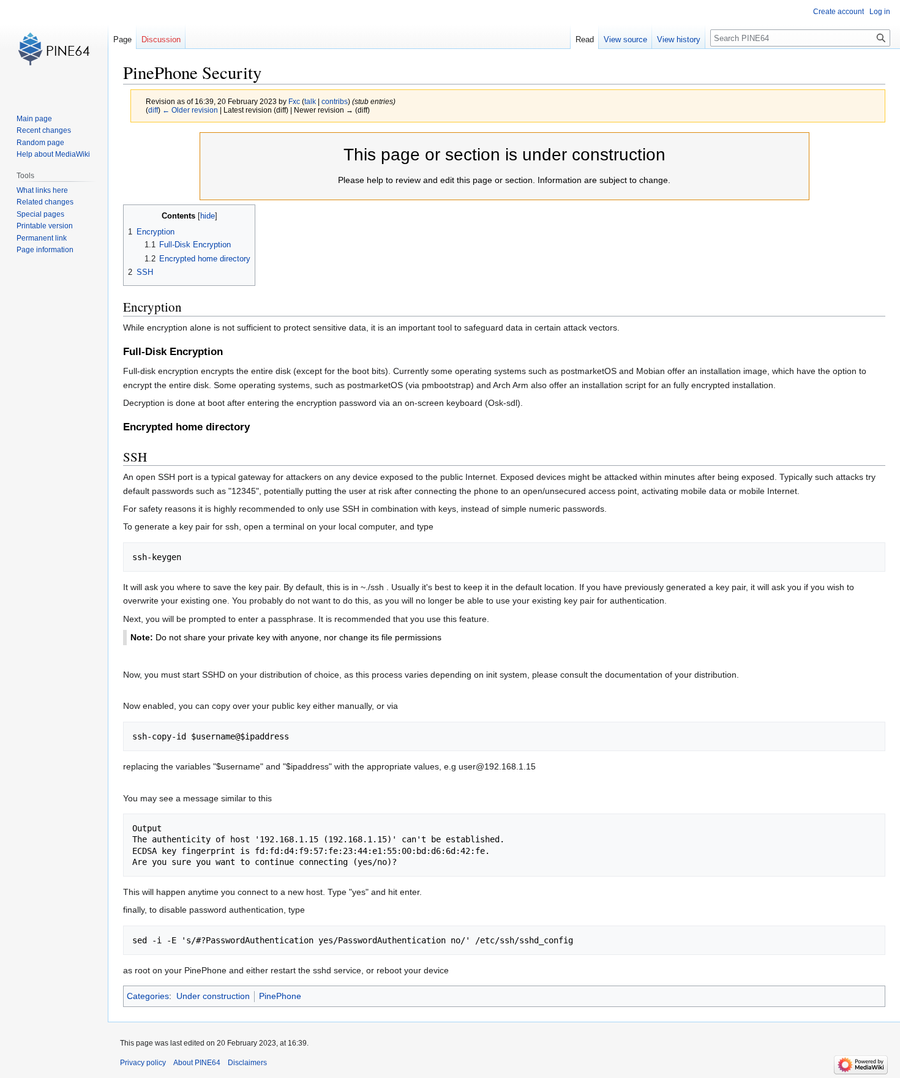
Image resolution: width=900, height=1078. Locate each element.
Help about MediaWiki (53, 154)
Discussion (161, 39)
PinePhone (280, 996)
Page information (45, 249)
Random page (40, 142)
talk (310, 101)
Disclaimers (247, 1062)
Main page (34, 118)
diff (153, 110)
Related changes (45, 202)
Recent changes (44, 130)
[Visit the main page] (54, 49)
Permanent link (42, 238)
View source (625, 39)
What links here (42, 190)
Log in (879, 11)
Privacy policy (143, 1062)
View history (678, 39)
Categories (148, 996)
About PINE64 (196, 1062)
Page (122, 39)
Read (585, 39)
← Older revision (190, 110)
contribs (334, 101)
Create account (838, 11)
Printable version (45, 226)
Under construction (213, 996)
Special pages (40, 214)
